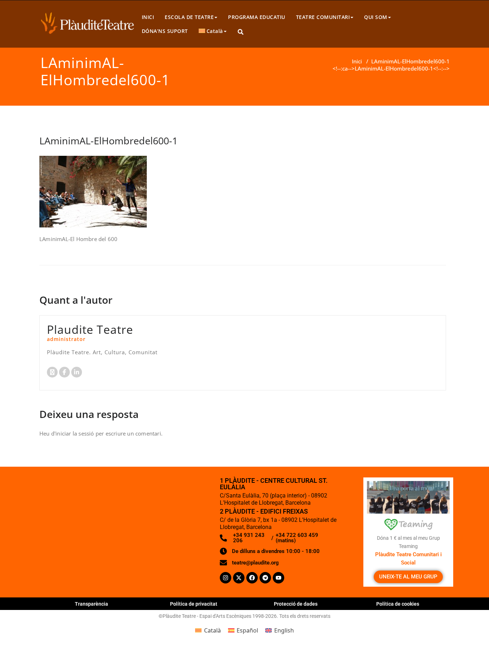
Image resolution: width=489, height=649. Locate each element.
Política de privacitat (193, 604)
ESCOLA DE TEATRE (189, 17)
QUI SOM (375, 17)
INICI (148, 17)
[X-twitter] (239, 577)
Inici (357, 61)
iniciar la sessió (74, 433)
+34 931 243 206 (249, 538)
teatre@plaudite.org (255, 562)
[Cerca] (241, 32)
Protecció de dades (296, 604)
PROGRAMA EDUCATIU (256, 17)
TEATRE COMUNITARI (323, 17)
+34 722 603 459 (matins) (297, 538)
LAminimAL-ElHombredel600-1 (410, 61)
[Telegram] (265, 577)
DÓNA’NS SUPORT (165, 31)
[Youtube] (278, 577)
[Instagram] (225, 577)
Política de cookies (397, 604)
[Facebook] (252, 577)
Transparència (91, 604)
